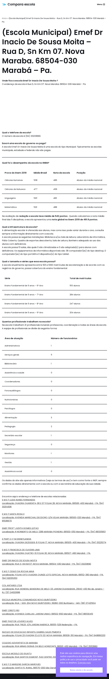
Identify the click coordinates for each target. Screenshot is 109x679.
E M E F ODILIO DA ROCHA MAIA (18, 571)
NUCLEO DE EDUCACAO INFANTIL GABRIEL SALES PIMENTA (31, 632)
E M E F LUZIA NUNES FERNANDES (18, 499)
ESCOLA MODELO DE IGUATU (17, 653)
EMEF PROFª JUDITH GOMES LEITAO (20, 528)
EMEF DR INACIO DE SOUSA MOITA (19, 560)
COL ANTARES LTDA (12, 585)
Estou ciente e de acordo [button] (81, 670)
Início (4, 18)
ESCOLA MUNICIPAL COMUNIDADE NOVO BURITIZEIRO (29, 599)
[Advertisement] (54, 108)
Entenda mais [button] (84, 663)
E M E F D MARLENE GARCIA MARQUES (21, 664)
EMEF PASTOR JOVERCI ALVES (17, 621)
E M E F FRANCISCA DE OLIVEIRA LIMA (21, 549)
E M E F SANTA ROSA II (13, 514)
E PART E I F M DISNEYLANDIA (16, 539)
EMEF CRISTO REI (10, 610)
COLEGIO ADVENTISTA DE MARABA (20, 642)
